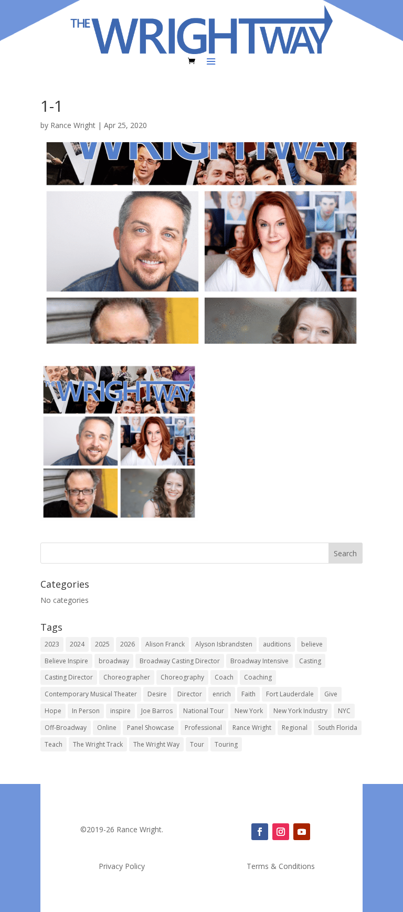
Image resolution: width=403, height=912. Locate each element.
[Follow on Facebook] (259, 831)
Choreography (182, 677)
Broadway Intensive (259, 660)
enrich (222, 694)
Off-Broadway (66, 727)
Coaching (258, 677)
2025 (102, 644)
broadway (114, 660)
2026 (127, 644)
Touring (226, 744)
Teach (53, 744)
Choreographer (126, 677)
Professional (203, 727)
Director (189, 694)
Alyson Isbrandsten (223, 644)
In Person (86, 710)
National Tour (203, 710)
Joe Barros (157, 710)
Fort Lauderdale (290, 694)
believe (312, 644)
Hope (53, 710)
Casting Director (69, 677)
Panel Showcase (150, 727)
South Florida (337, 727)
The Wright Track (98, 744)
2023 (52, 644)
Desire (157, 694)
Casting (310, 660)
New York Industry (300, 710)
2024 (77, 644)
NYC (344, 710)
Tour (197, 744)
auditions (277, 644)
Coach (224, 677)
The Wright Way (156, 744)
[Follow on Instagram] (280, 831)
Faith (248, 694)
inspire (120, 710)
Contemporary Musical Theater (91, 694)
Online (106, 727)
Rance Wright (73, 125)
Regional (294, 727)
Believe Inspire (66, 660)
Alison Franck (165, 644)
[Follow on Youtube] (301, 831)
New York (249, 710)
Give (330, 694)
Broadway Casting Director (180, 660)
